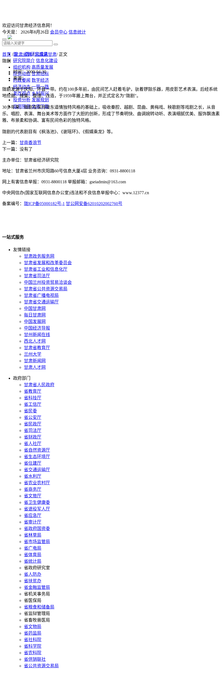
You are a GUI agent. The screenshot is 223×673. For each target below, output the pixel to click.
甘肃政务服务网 (39, 256)
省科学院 (32, 646)
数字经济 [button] (40, 80)
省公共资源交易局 (41, 665)
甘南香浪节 (30, 142)
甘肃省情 (23, 54)
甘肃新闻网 (35, 360)
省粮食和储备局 (39, 607)
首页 (6, 54)
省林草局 (32, 535)
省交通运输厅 (37, 469)
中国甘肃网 (35, 308)
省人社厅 (32, 443)
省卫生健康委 (37, 502)
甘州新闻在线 (37, 334)
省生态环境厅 (37, 456)
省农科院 (32, 652)
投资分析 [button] (21, 100)
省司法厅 (32, 430)
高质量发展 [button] (42, 67)
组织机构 (21, 67)
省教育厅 (32, 391)
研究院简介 (24, 60)
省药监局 (32, 633)
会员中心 (58, 32)
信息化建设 (47, 60)
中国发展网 (35, 321)
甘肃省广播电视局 (41, 295)
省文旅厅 (32, 496)
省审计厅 (32, 522)
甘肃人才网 (35, 367)
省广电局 (32, 548)
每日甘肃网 (35, 315)
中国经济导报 (37, 328)
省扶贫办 (32, 580)
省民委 (30, 411)
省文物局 (32, 626)
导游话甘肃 (46, 54)
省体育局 (32, 554)
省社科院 (32, 639)
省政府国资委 (37, 528)
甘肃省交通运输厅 (41, 302)
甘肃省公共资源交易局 (45, 289)
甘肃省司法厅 (37, 275)
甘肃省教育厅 (37, 347)
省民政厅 (32, 424)
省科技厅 (32, 397)
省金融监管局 (37, 587)
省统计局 (32, 561)
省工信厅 (32, 404)
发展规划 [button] (40, 100)
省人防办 (32, 574)
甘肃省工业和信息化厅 (45, 269)
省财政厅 (32, 437)
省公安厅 (32, 417)
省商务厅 (32, 489)
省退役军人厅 (37, 509)
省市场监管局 (37, 541)
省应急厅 (32, 515)
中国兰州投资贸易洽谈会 (48, 282)
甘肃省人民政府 (39, 384)
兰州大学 (32, 354)
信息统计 (77, 32)
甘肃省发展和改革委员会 (48, 262)
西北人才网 (35, 341)
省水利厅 (32, 476)
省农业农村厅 (37, 482)
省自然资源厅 (37, 450)
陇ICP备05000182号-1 (44, 203)
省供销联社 (35, 659)
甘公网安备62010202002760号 (94, 203)
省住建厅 (32, 463)
